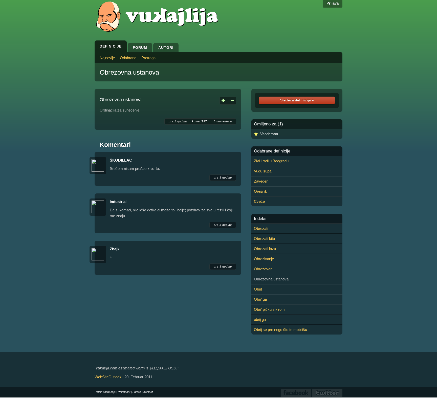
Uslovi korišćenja (105, 391)
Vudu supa (262, 171)
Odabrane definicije (272, 151)
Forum (140, 48)
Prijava (332, 3)
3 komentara (223, 121)
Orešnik (260, 191)
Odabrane (128, 58)
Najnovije (107, 58)
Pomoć (137, 391)
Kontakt (148, 391)
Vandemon (269, 134)
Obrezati (261, 228)
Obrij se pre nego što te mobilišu (280, 329)
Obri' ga (260, 299)
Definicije (111, 46)
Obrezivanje (264, 259)
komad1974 (200, 121)
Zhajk (114, 249)
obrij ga (260, 319)
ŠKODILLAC (121, 160)
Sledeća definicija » (297, 100)
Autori (165, 48)
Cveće (259, 201)
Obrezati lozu (265, 249)
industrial (118, 202)
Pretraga (148, 58)
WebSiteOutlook (108, 377)
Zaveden (261, 181)
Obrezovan (263, 269)
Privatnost (124, 391)
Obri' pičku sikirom (269, 309)
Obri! (258, 289)
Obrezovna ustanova (129, 72)
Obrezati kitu (264, 238)
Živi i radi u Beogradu (271, 161)
